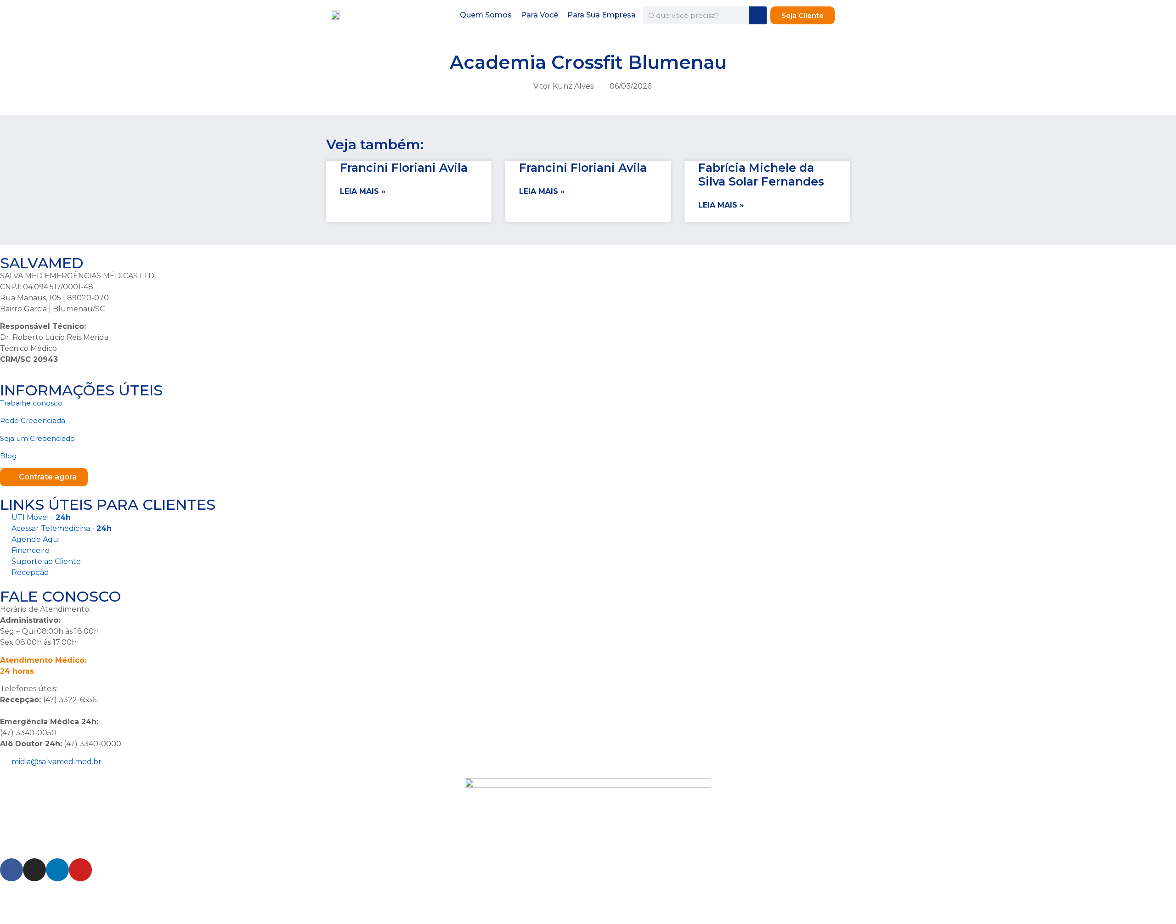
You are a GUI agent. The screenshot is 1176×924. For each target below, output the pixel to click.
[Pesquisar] (758, 15)
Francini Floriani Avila (404, 168)
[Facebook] (11, 869)
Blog (8, 455)
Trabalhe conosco (31, 403)
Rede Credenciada (32, 420)
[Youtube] (80, 869)
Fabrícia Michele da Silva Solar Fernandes (761, 174)
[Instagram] (34, 869)
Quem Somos (486, 15)
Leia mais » (362, 191)
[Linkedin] (57, 869)
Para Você (539, 15)
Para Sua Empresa (601, 15)
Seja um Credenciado (37, 438)
